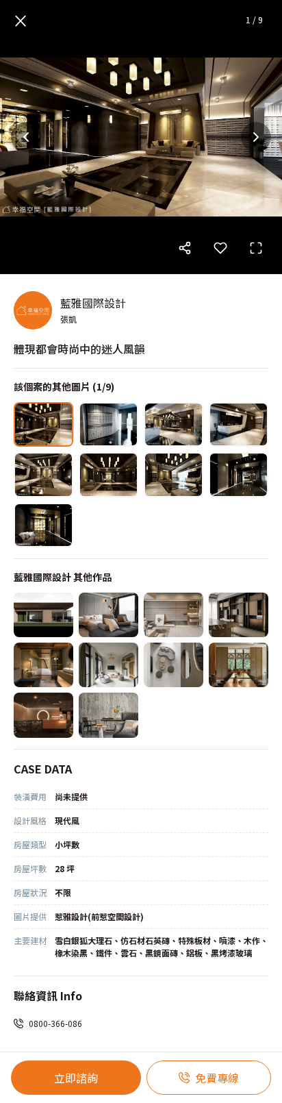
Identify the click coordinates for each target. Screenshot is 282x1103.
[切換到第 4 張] (238, 424)
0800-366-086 (55, 1023)
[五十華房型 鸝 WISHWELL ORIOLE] (108, 665)
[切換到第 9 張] (43, 525)
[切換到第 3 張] (173, 424)
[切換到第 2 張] (108, 424)
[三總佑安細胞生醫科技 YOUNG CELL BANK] (43, 715)
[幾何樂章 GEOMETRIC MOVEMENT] (238, 615)
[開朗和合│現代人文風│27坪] (173, 615)
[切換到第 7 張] (173, 474)
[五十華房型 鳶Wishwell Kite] (173, 665)
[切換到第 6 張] (108, 474)
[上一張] (26, 137)
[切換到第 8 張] (238, 474)
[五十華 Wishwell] (238, 665)
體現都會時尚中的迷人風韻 (79, 348)
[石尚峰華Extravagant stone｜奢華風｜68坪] (108, 715)
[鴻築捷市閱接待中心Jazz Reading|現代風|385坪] (43, 615)
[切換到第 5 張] (43, 474)
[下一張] (256, 137)
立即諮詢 (76, 1077)
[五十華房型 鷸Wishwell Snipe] (43, 665)
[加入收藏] (220, 248)
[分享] (185, 248)
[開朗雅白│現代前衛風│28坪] (108, 615)
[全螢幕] (256, 248)
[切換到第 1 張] (43, 424)
